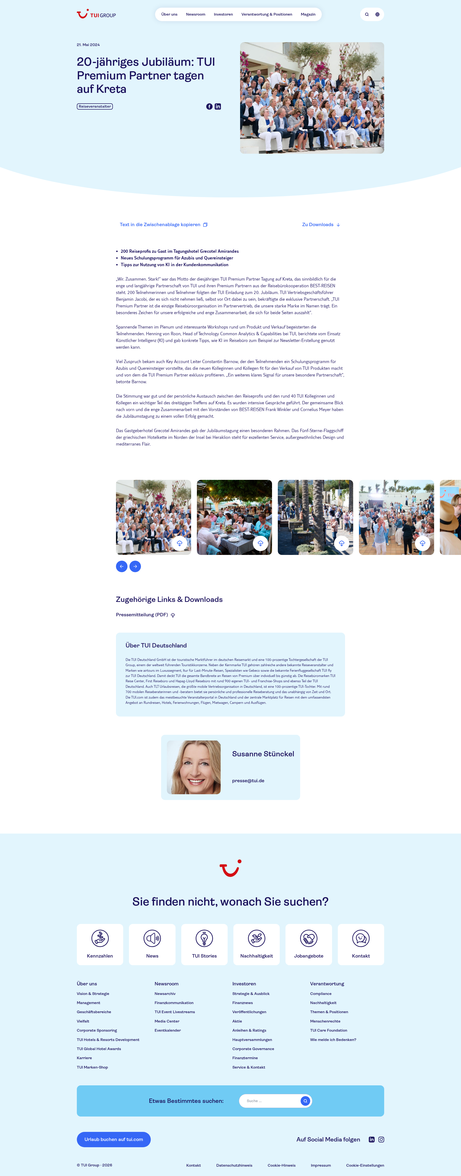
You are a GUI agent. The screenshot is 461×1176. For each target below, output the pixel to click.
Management (88, 1002)
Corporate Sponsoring (97, 1030)
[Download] (179, 543)
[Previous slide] (121, 566)
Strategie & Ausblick (251, 993)
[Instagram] (381, 1139)
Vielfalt (83, 1021)
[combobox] (275, 1101)
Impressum (321, 1165)
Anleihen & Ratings (249, 1030)
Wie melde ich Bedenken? (333, 1039)
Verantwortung (327, 984)
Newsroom (195, 14)
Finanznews (242, 1002)
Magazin (308, 14)
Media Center (167, 1021)
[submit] (305, 1101)
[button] (153, 517)
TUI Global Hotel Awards (99, 1049)
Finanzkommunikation (174, 1002)
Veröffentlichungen (249, 1012)
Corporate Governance (253, 1049)
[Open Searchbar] (367, 14)
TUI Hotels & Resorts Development (108, 1039)
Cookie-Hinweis (282, 1165)
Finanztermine (245, 1058)
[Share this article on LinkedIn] (218, 106)
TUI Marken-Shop (92, 1067)
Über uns (169, 14)
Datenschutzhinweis (234, 1165)
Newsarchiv (165, 993)
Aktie (237, 1021)
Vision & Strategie (93, 993)
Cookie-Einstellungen (365, 1165)
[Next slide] (135, 566)
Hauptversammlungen (252, 1039)
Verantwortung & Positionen (267, 14)
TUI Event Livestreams (175, 1012)
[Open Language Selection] (377, 14)
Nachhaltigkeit (323, 1002)
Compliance (321, 993)
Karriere (84, 1058)
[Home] (97, 13)
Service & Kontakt (248, 1067)
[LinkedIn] (372, 1139)
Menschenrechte (325, 1021)
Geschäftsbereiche (94, 1012)
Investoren (223, 14)
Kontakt (193, 1165)
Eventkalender (168, 1030)
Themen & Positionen (329, 1012)
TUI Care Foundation (328, 1030)
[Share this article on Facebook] (209, 106)
